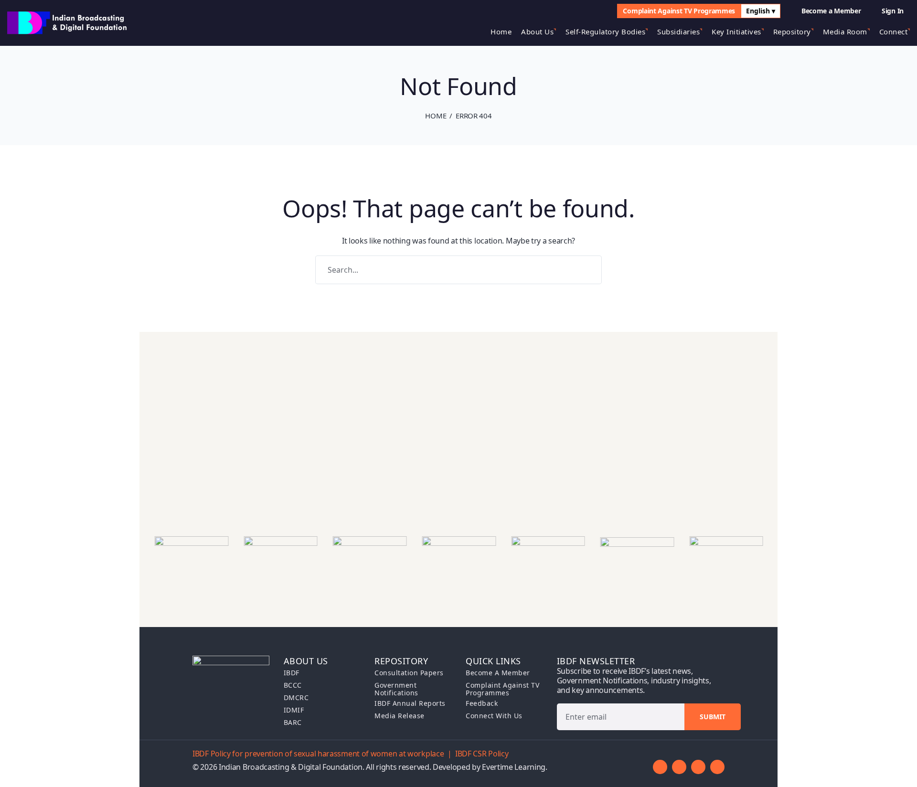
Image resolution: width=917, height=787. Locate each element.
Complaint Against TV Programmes (679, 10)
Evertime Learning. (514, 767)
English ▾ (760, 10)
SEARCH (587, 270)
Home (435, 115)
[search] (595, 10)
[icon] (660, 767)
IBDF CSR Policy (482, 753)
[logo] (68, 22)
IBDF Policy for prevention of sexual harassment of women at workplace (318, 753)
